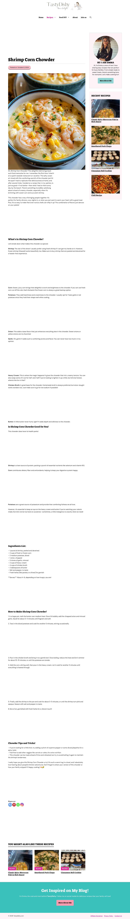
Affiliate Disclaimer (96, 916)
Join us (83, 17)
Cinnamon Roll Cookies (71, 872)
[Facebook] (10, 804)
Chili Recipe (96, 195)
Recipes (50, 17)
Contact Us (118, 916)
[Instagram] (22, 804)
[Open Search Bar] (90, 17)
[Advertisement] (46, 36)
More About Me (106, 81)
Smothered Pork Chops (45, 872)
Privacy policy (108, 916)
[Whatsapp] (18, 804)
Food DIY (63, 17)
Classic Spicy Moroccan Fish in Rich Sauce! (18, 873)
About (75, 17)
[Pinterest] (14, 804)
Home (41, 17)
